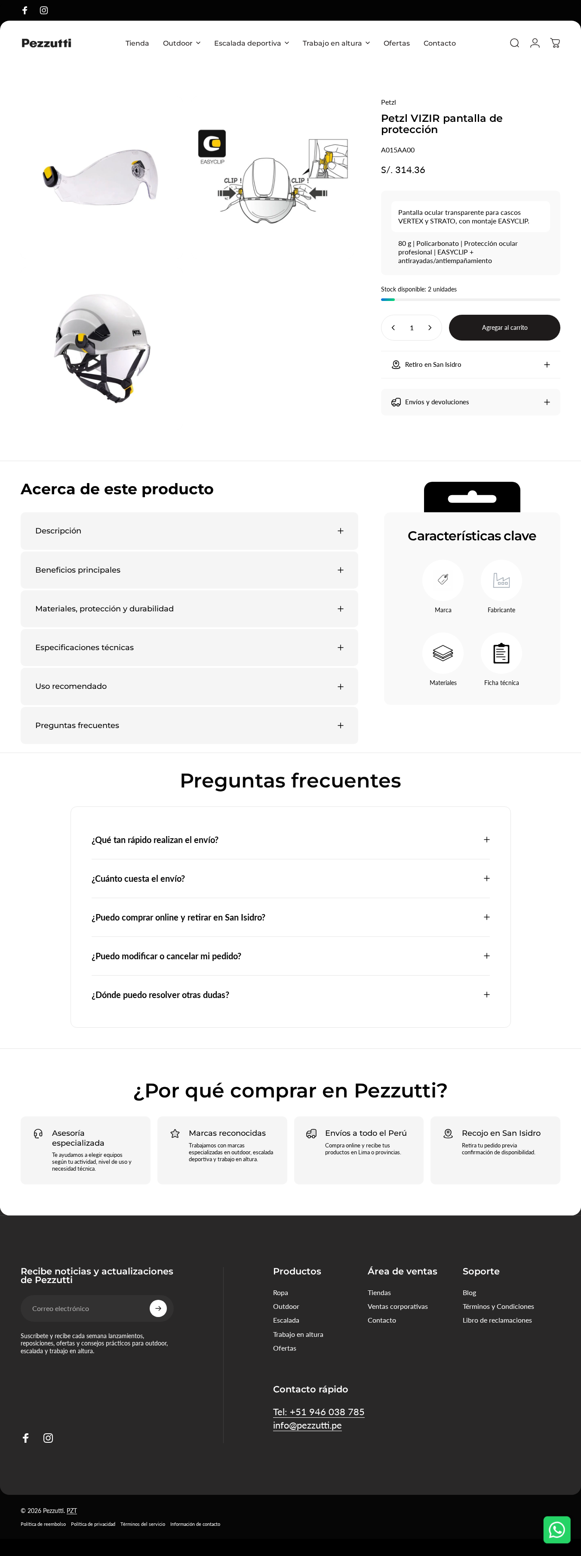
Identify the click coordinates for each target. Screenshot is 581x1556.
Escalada (286, 1320)
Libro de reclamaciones (497, 1320)
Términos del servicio (142, 1524)
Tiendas (379, 1292)
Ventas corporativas (398, 1306)
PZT (72, 1510)
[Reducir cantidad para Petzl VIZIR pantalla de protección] (391, 327)
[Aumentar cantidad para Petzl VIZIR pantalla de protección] (432, 327)
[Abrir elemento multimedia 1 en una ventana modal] (102, 177)
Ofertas (284, 1348)
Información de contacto (195, 1524)
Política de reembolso (43, 1524)
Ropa (280, 1292)
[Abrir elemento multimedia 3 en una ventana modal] (102, 348)
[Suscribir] (158, 1308)
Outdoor (286, 1306)
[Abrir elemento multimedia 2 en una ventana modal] (272, 177)
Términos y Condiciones (498, 1306)
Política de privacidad (93, 1524)
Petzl (388, 102)
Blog (469, 1292)
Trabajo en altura (298, 1334)
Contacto (382, 1320)
